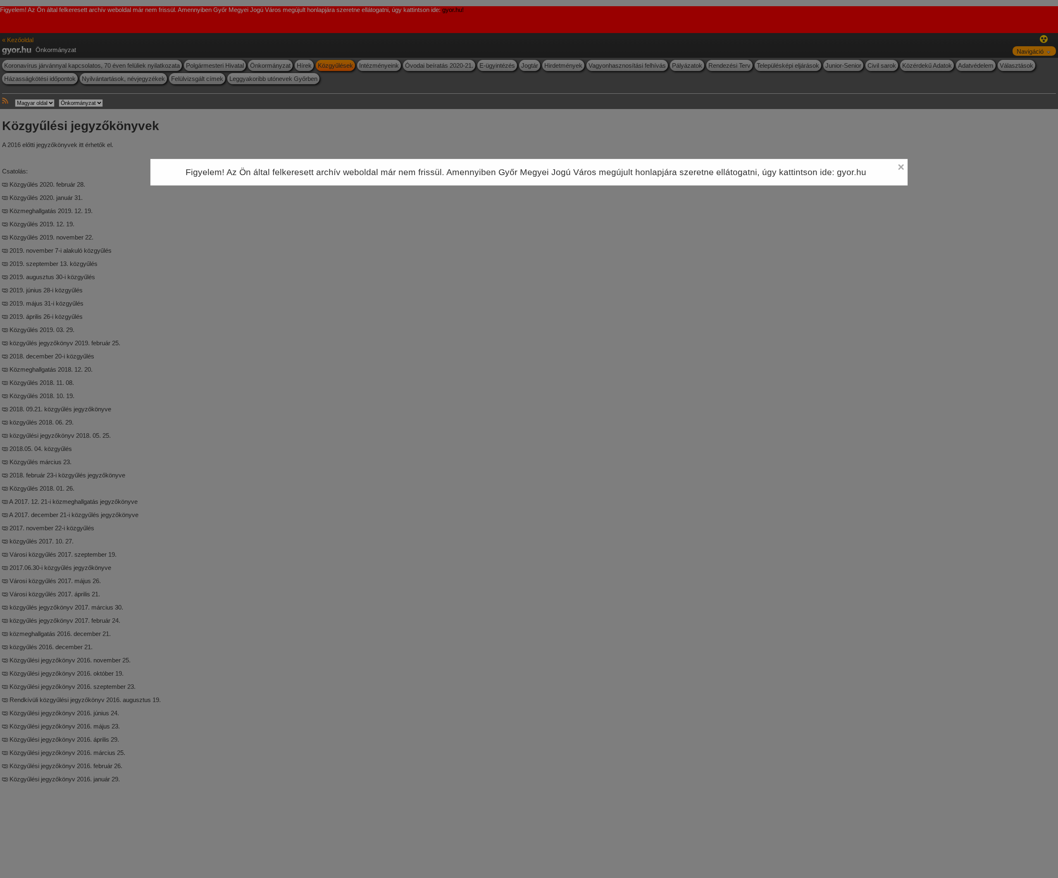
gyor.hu (851, 172)
